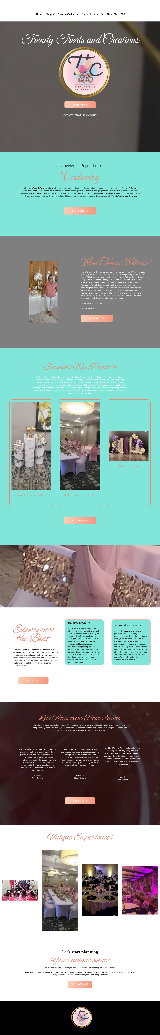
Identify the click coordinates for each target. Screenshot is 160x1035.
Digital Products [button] (91, 14)
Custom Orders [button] (67, 14)
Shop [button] (49, 14)
